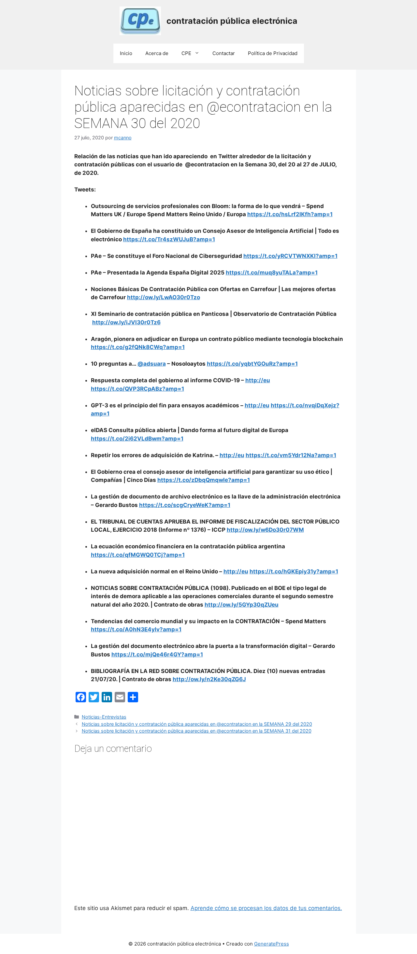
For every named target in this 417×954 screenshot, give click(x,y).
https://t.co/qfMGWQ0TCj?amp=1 (138, 555)
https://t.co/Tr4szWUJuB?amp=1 (169, 239)
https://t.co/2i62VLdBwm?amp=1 (137, 438)
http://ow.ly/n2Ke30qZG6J (209, 679)
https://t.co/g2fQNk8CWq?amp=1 (138, 347)
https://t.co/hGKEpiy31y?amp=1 (294, 571)
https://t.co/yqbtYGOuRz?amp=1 (252, 363)
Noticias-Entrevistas (104, 717)
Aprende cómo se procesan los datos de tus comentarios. (266, 908)
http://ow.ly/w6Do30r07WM (265, 529)
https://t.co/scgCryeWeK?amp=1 (184, 505)
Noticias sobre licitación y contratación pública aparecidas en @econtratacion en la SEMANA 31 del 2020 (196, 731)
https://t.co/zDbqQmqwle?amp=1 (203, 480)
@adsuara (151, 363)
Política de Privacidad (272, 53)
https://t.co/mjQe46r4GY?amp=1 (157, 654)
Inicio (126, 53)
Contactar (223, 53)
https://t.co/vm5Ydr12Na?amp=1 (291, 455)
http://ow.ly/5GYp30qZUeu (242, 604)
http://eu (257, 380)
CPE (186, 53)
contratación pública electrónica (231, 21)
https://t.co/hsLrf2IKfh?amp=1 (290, 214)
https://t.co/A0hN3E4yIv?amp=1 (136, 629)
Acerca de (156, 53)
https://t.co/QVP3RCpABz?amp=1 (137, 389)
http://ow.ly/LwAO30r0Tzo (163, 297)
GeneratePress (271, 944)
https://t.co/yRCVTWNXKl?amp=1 (290, 256)
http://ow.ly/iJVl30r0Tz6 (126, 322)
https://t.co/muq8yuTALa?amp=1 (272, 272)
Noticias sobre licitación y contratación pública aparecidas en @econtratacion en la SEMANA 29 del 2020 (197, 724)
